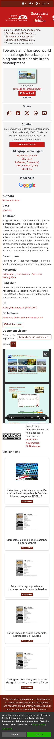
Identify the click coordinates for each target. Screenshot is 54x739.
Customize (7, 728)
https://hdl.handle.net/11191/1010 (20, 307)
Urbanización (23, 274)
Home (6, 29)
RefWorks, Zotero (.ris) (27, 162)
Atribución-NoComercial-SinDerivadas (33, 443)
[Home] (16, 18)
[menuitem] (24, 3)
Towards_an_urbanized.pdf (33, 337)
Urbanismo (9, 274)
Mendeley (27, 169)
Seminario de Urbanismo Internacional (21, 39)
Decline (14, 734)
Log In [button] (45, 3)
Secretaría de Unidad (39, 17)
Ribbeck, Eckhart (11, 200)
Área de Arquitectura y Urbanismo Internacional (21, 36)
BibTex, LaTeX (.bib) (27, 155)
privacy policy (39, 724)
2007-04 (7, 210)
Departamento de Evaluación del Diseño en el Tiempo (21, 33)
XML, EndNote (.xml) (27, 165)
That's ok (39, 734)
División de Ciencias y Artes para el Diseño (27, 29)
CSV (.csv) (27, 158)
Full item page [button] (14, 324)
